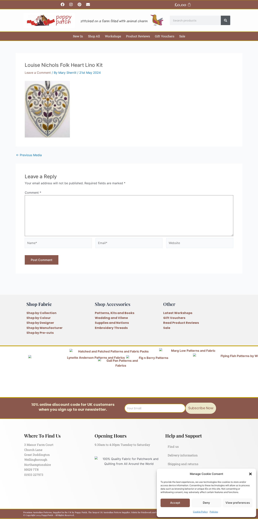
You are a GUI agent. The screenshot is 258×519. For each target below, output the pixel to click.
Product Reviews (138, 36)
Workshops (113, 36)
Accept (175, 502)
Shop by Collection (41, 313)
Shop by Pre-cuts (40, 333)
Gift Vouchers (164, 36)
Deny (206, 502)
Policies (214, 511)
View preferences (238, 502)
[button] (250, 474)
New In (78, 36)
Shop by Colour (38, 318)
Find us (173, 446)
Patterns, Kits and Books (114, 313)
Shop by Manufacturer (44, 328)
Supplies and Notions (112, 323)
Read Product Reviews (181, 323)
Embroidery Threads (111, 328)
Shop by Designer (40, 323)
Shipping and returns (183, 464)
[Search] (225, 20)
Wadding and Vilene (111, 318)
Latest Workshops (177, 313)
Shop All (94, 36)
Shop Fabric (39, 304)
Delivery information (183, 455)
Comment (33, 192)
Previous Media (29, 155)
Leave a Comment (38, 72)
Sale (182, 36)
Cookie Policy (200, 511)
